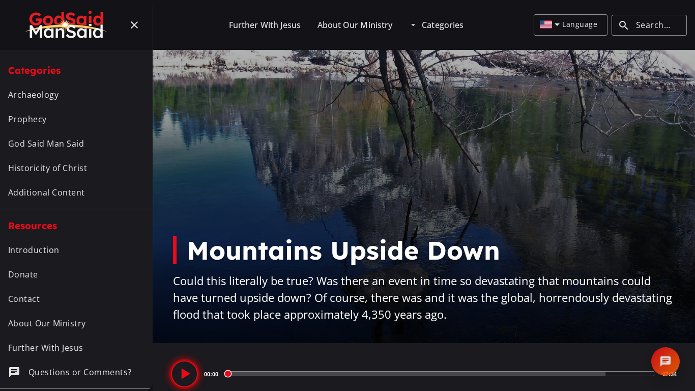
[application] (424, 374)
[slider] (440, 373)
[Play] (184, 373)
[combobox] (550, 25)
